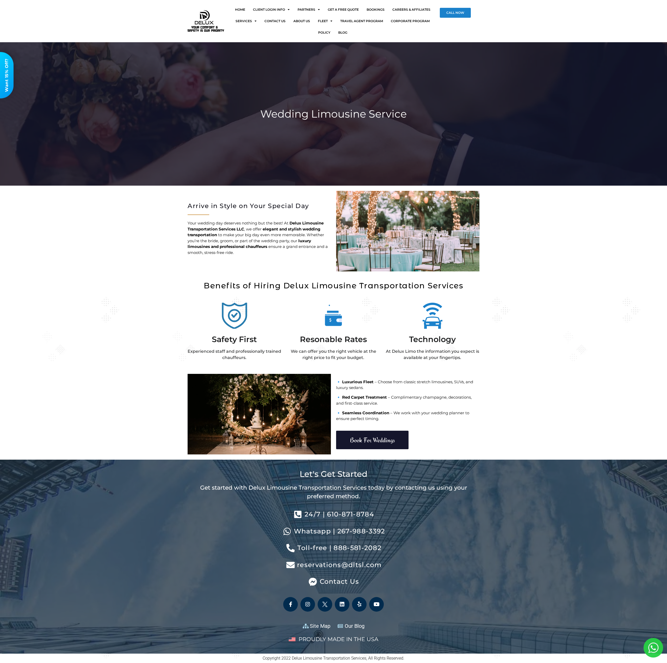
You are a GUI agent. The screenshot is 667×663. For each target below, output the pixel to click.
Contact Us (275, 21)
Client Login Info (269, 9)
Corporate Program (410, 21)
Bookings (376, 9)
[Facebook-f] (290, 604)
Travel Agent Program (361, 21)
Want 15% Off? (6, 75)
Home (240, 9)
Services (244, 21)
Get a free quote (343, 9)
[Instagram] (307, 604)
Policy (324, 32)
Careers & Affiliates (411, 9)
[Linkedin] (342, 604)
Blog (342, 32)
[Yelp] (359, 604)
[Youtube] (376, 604)
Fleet (323, 21)
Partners (306, 9)
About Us (301, 21)
